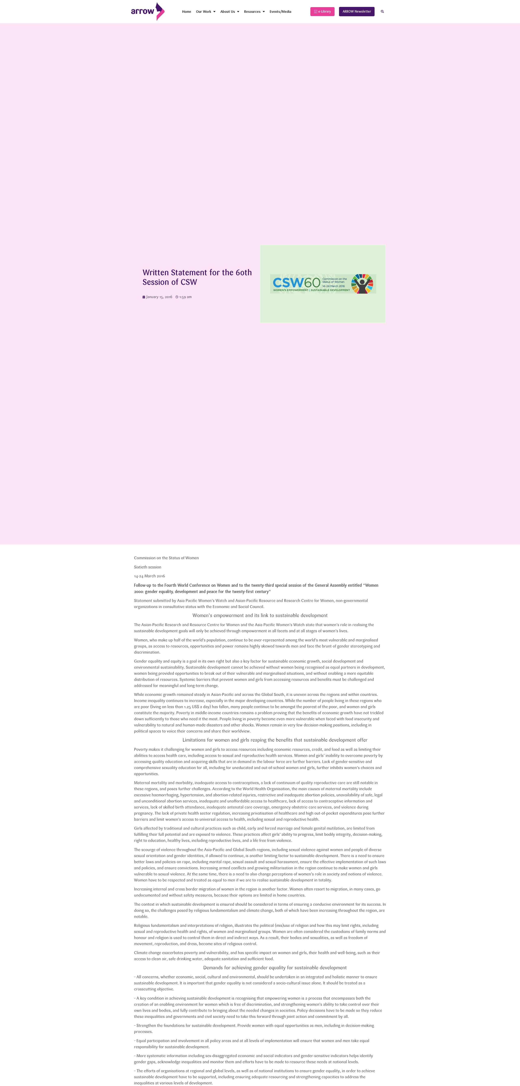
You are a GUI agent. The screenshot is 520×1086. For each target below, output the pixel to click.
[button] (382, 11)
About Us (227, 11)
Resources (252, 11)
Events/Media (280, 11)
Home (186, 11)
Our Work (203, 11)
